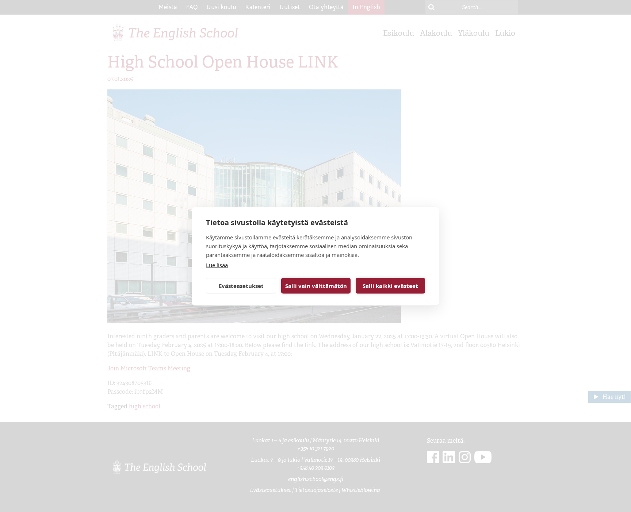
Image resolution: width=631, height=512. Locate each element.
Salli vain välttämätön (316, 285)
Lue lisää (217, 264)
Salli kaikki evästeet (390, 285)
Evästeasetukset (241, 285)
